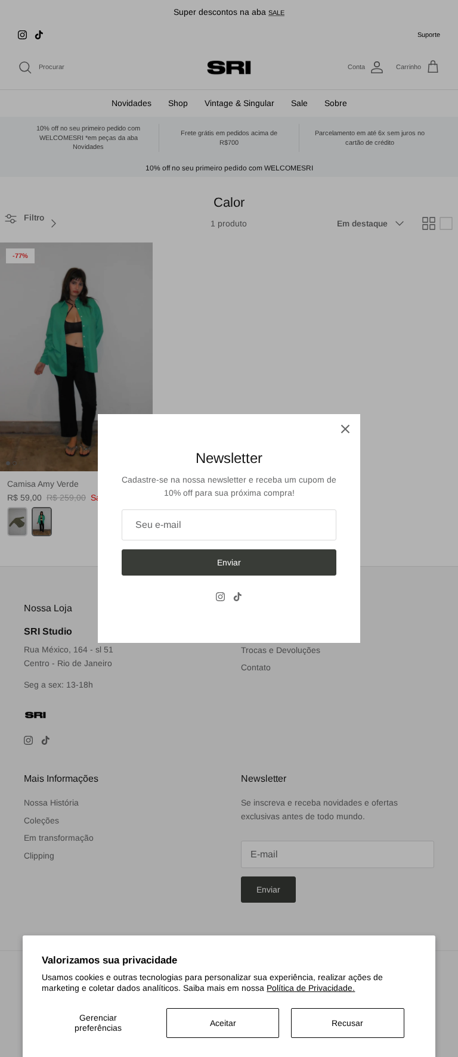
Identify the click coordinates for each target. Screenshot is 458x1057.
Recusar (347, 1023)
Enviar (229, 562)
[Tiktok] (237, 596)
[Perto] (345, 429)
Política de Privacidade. (311, 988)
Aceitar (223, 1023)
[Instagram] (220, 596)
